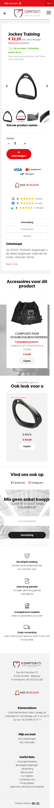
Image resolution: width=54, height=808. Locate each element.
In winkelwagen (19, 154)
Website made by (23, 803)
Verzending (27, 768)
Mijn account (11, 3)
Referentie (13, 43)
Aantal (10, 138)
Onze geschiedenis (27, 761)
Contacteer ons (27, 779)
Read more (12, 264)
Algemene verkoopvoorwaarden (27, 786)
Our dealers (27, 775)
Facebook (19, 482)
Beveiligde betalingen (27, 765)
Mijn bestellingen (27, 738)
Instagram (37, 482)
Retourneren (27, 772)
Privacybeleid (27, 783)
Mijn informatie (27, 742)
